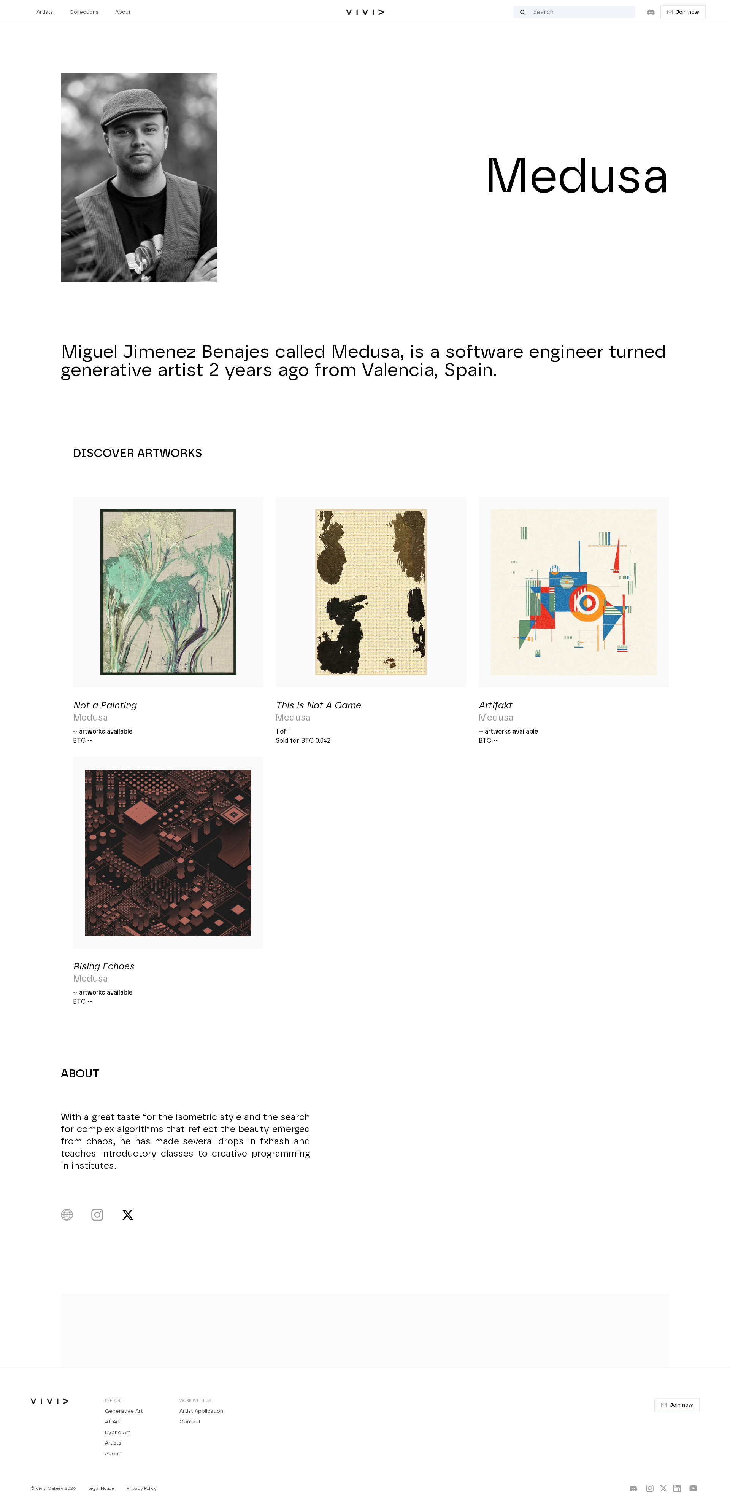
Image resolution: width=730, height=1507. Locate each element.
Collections (84, 12)
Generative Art (124, 1411)
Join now (687, 12)
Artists (113, 1443)
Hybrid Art (117, 1432)
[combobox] (578, 12)
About (113, 1453)
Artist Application (201, 1411)
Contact (190, 1421)
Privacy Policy (142, 1488)
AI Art (112, 1421)
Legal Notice (101, 1488)
